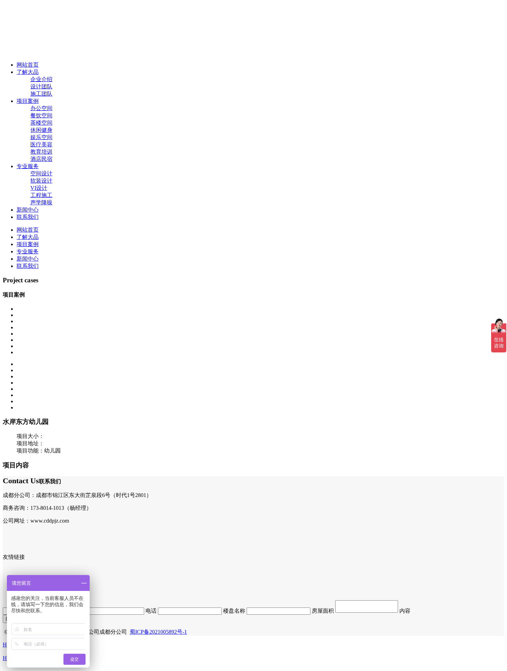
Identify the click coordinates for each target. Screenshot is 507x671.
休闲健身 (41, 130)
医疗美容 (41, 144)
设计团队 (41, 86)
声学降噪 (41, 202)
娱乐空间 (41, 137)
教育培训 (41, 152)
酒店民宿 (41, 159)
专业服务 (28, 166)
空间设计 (41, 173)
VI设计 (38, 188)
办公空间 (41, 108)
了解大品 (28, 72)
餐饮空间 (41, 115)
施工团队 (41, 94)
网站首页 (28, 65)
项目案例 (28, 101)
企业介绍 (41, 79)
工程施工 (41, 195)
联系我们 (28, 217)
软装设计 (41, 181)
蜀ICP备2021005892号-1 (158, 632)
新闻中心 (28, 210)
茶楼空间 (41, 123)
